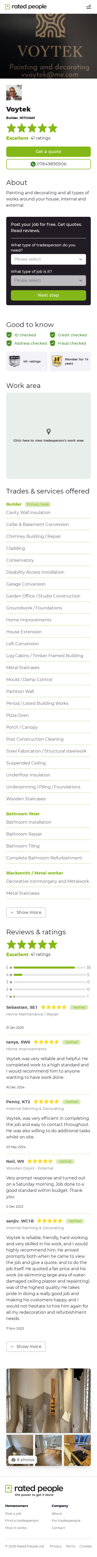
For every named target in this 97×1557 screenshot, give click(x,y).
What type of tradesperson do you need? (43, 248)
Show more (29, 912)
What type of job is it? (31, 271)
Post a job (13, 1513)
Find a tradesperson (22, 1520)
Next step (48, 295)
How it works (16, 1528)
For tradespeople (66, 1520)
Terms (70, 1546)
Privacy (56, 1546)
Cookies (85, 1546)
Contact (58, 1528)
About (57, 1513)
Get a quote (49, 151)
